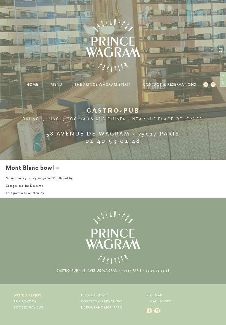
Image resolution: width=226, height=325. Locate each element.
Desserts (36, 186)
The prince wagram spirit (102, 85)
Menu (56, 85)
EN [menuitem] (220, 50)
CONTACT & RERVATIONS (102, 301)
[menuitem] (220, 50)
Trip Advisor (25, 301)
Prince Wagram (113, 45)
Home (32, 85)
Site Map (154, 295)
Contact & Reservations (169, 85)
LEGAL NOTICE (159, 301)
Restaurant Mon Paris (102, 307)
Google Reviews (29, 307)
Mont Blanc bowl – (33, 168)
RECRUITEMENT (94, 295)
